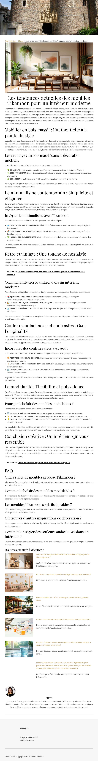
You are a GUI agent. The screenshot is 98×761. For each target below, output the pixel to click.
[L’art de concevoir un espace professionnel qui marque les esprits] (19, 627)
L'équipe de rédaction (29, 737)
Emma (49, 698)
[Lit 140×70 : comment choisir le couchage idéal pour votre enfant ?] (19, 582)
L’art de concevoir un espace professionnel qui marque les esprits (63, 619)
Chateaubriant (10, 41)
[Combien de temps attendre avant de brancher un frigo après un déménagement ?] (19, 561)
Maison (21, 41)
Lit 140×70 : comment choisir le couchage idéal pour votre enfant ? (63, 574)
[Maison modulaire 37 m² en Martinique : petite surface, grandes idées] (19, 605)
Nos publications (27, 740)
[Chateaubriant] (49, 15)
